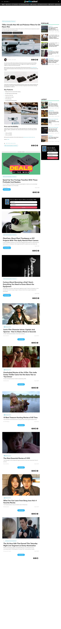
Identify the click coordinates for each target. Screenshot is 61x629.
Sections (6, 1)
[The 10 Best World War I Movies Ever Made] (44, 138)
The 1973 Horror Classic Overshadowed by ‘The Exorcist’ (53, 53)
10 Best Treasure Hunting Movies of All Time (20, 417)
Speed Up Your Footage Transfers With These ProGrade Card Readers (20, 181)
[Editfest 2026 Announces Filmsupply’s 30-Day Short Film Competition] (44, 45)
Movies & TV (52, 4)
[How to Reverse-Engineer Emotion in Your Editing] (44, 121)
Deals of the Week (10, 184)
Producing (58, 4)
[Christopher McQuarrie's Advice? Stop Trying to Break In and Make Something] (44, 61)
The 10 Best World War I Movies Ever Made (53, 138)
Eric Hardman (6, 335)
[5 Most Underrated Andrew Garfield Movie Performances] (21, 618)
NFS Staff (5, 187)
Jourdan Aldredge (7, 246)
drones (11, 143)
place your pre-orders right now (29, 137)
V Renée (9, 59)
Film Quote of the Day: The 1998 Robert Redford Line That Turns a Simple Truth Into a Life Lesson (53, 30)
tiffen (6, 143)
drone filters (14, 143)
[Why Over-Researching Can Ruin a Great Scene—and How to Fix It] (44, 113)
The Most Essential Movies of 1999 (16, 458)
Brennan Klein (6, 380)
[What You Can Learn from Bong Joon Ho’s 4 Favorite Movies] (21, 485)
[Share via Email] (35, 59)
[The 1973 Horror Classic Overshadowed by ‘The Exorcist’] (44, 53)
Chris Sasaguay (6, 421)
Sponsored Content (7, 553)
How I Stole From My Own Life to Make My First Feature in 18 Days (53, 105)
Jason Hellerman (7, 597)
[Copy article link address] (37, 59)
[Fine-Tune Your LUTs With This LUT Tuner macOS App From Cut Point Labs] (44, 130)
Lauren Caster (51, 107)
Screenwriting (16, 4)
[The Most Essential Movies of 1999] (21, 442)
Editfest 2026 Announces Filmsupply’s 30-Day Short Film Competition (54, 45)
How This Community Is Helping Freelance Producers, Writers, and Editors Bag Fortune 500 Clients (54, 38)
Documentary (34, 4)
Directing (9, 4)
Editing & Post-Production (43, 4)
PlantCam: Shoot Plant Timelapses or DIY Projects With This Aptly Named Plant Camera (20, 239)
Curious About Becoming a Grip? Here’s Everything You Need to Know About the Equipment (18, 284)
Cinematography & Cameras (25, 4)
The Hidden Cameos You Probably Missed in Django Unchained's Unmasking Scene (20, 592)
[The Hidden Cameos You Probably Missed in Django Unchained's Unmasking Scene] (21, 575)
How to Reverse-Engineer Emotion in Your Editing (53, 121)
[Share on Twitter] (33, 59)
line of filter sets (34, 67)
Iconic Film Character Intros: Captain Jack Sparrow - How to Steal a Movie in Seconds (19, 330)
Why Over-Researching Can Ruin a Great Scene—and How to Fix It (53, 113)
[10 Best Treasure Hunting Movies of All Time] (21, 401)
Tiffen (8, 139)
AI (4, 4)
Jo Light (50, 124)
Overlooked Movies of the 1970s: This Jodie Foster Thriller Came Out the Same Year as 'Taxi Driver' (20, 374)
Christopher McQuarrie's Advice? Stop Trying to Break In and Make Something (53, 62)
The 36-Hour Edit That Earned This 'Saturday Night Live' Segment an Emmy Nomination (20, 547)
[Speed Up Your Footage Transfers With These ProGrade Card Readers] (21, 163)
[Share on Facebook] (32, 59)
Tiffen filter (8, 143)
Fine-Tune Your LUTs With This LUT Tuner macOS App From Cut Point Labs (53, 130)
